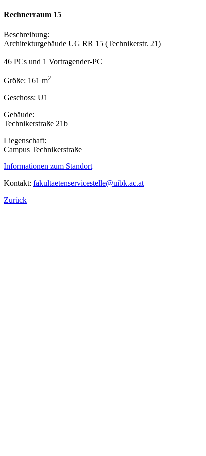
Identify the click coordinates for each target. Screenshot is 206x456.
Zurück (15, 200)
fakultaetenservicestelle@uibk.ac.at (89, 183)
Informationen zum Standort (48, 166)
